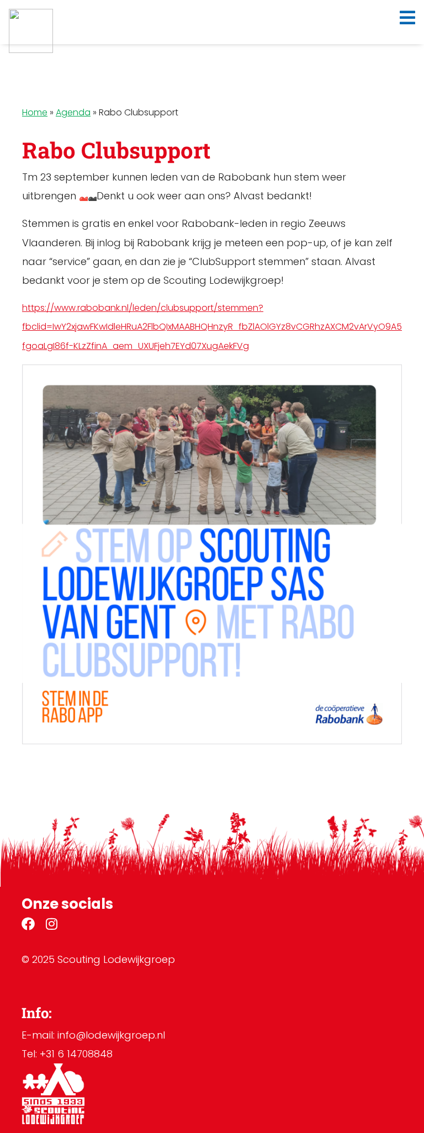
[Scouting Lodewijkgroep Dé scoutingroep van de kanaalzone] (31, 31)
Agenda (73, 112)
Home (34, 112)
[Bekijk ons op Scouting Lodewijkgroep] (28, 925)
